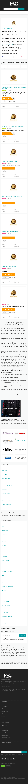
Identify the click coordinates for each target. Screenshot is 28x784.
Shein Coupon (5, 489)
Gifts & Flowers (5, 530)
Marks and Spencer (6, 740)
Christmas (4, 526)
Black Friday (4, 545)
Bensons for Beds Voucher (7, 485)
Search (21, 9)
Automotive (4, 623)
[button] (5, 57)
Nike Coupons (5, 730)
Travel (3, 575)
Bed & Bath (4, 597)
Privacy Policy (5, 711)
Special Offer (5, 302)
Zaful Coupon (4, 474)
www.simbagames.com (7, 44)
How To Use (4, 701)
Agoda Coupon (5, 732)
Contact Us (4, 716)
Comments (17, 106)
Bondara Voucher (5, 735)
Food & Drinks (5, 612)
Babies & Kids (5, 620)
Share (16, 104)
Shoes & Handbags (6, 582)
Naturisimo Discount (6, 467)
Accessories (4, 522)
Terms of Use (4, 706)
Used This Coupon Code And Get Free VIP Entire (13, 126)
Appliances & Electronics (7, 571)
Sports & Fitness (5, 608)
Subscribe (22, 635)
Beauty (3, 567)
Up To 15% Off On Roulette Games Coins (11, 231)
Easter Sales (4, 556)
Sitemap (3, 708)
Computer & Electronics (7, 616)
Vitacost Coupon (5, 496)
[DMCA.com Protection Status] (6, 765)
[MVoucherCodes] (14, 4)
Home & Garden (5, 560)
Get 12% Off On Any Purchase (9, 266)
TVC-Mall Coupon (5, 470)
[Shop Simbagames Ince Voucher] (14, 23)
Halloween (4, 541)
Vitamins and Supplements (7, 586)
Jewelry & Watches (6, 605)
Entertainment (5, 579)
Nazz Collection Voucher (7, 508)
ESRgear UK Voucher (6, 481)
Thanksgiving (4, 534)
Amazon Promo (5, 725)
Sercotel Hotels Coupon (6, 742)
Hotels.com (4, 727)
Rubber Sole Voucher (6, 504)
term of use (17, 755)
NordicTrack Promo (6, 737)
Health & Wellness (5, 564)
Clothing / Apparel (5, 549)
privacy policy (11, 755)
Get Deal (8, 168)
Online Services (5, 552)
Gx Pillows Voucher (6, 493)
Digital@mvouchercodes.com (9, 690)
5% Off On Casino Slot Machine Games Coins (12, 196)
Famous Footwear (5, 601)
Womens (4, 590)
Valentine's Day (5, 537)
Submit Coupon (5, 699)
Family (3, 593)
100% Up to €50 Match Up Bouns (9, 161)
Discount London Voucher (7, 500)
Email (4, 106)
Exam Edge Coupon (6, 478)
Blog (3, 713)
